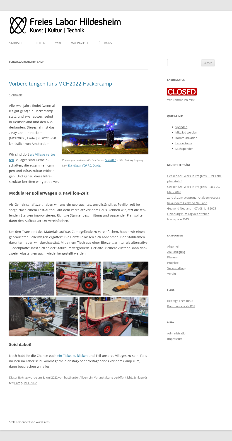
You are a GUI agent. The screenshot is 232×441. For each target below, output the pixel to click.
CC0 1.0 (86, 165)
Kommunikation (186, 138)
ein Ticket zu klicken (72, 355)
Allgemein (86, 377)
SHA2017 (110, 160)
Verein (171, 274)
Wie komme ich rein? (181, 100)
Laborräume (183, 143)
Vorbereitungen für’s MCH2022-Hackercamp (60, 83)
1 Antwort (15, 95)
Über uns (105, 43)
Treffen (39, 43)
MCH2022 (30, 383)
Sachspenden (184, 149)
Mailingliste (80, 43)
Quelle (96, 165)
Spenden (181, 127)
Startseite (16, 43)
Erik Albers (74, 165)
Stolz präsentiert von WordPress (29, 422)
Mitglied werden (186, 132)
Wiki (58, 43)
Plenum (172, 257)
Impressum (175, 339)
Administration (177, 333)
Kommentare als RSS (181, 306)
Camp (18, 383)
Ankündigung (176, 252)
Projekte (173, 263)
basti (67, 377)
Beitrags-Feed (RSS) (180, 301)
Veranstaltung (103, 377)
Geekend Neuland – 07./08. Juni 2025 (191, 208)
